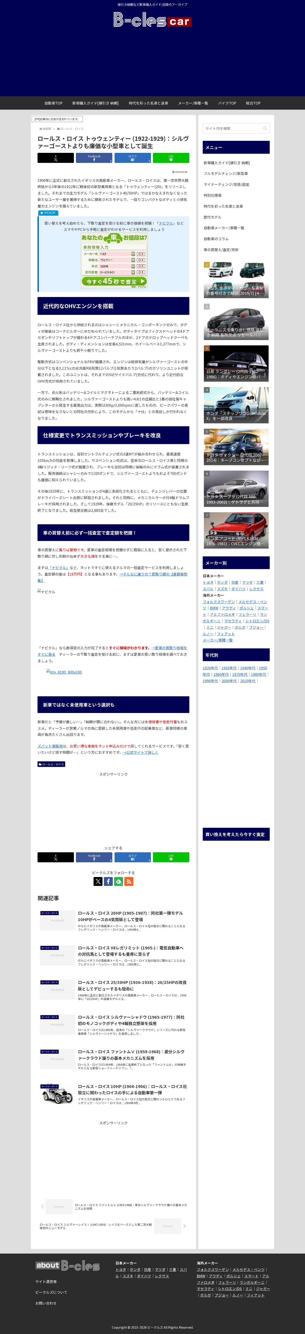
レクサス (256, 588)
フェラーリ (247, 614)
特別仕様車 (212, 195)
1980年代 (258, 674)
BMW (214, 608)
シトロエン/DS (257, 620)
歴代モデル (212, 217)
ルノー (208, 633)
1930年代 (229, 667)
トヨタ (208, 582)
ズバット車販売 (50, 746)
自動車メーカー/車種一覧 (224, 227)
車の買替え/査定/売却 (221, 249)
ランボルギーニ (252, 1282)
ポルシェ (247, 608)
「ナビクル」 (59, 567)
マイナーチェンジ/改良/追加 (226, 184)
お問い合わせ (46, 1303)
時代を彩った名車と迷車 (223, 206)
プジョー (256, 627)
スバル (208, 588)
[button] (265, 128)
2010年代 (247, 680)
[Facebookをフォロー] (108, 881)
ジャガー (224, 627)
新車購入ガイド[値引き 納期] (227, 162)
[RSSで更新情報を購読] (128, 881)
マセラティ (233, 620)
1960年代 (221, 674)
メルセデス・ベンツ (248, 1269)
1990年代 (210, 680)
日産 (234, 582)
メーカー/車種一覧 (218, 640)
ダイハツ (238, 588)
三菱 (259, 582)
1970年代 (239, 674)
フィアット (226, 633)
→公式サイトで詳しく (141, 752)
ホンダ (222, 582)
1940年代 (247, 667)
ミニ (209, 627)
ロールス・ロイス (53, 764)
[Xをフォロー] (98, 881)
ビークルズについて (51, 1292)
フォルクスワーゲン (219, 601)
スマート (251, 1276)
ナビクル (166, 223)
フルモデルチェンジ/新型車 (226, 173)
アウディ (229, 608)
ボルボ (240, 627)
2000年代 (229, 680)
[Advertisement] (152, 63)
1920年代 (210, 667)
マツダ (247, 582)
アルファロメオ (222, 614)
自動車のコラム (216, 238)
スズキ (222, 588)
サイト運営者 (46, 1281)
